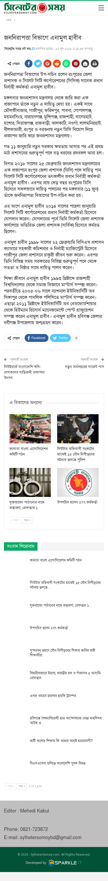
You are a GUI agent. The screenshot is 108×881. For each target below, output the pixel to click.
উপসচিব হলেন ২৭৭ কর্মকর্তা (49, 628)
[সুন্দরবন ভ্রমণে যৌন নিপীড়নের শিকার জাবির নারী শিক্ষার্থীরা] (15, 656)
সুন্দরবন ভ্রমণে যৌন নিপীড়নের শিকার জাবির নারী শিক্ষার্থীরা (62, 653)
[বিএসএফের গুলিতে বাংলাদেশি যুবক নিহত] (15, 769)
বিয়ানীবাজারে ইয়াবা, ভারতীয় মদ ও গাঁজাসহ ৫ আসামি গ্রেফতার (65, 675)
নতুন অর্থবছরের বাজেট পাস (84, 366)
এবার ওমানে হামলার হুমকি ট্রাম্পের (53, 695)
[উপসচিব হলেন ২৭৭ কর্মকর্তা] (78, 482)
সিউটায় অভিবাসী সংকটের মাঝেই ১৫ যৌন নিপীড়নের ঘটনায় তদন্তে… (65, 585)
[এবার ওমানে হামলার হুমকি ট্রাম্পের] (15, 702)
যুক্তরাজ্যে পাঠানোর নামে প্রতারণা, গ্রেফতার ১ (59, 605)
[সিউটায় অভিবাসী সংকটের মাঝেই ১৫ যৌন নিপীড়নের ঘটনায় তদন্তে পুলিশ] (78, 428)
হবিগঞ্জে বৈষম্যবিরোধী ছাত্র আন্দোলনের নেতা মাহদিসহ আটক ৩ (66, 720)
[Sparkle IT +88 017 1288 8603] (65, 863)
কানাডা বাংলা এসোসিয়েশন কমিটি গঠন (56, 560)
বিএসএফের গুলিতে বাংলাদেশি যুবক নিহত (57, 763)
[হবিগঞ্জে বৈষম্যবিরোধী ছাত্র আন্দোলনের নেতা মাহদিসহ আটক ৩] (15, 724)
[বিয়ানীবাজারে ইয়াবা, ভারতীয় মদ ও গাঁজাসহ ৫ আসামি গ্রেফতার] (15, 679)
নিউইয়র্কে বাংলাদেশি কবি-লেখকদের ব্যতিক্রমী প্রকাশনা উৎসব (24, 372)
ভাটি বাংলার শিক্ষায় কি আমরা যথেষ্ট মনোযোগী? (61, 740)
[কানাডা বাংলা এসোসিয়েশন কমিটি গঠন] (30, 428)
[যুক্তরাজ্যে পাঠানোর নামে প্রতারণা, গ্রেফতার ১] (30, 482)
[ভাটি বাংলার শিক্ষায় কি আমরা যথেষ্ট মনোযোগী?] (15, 747)
